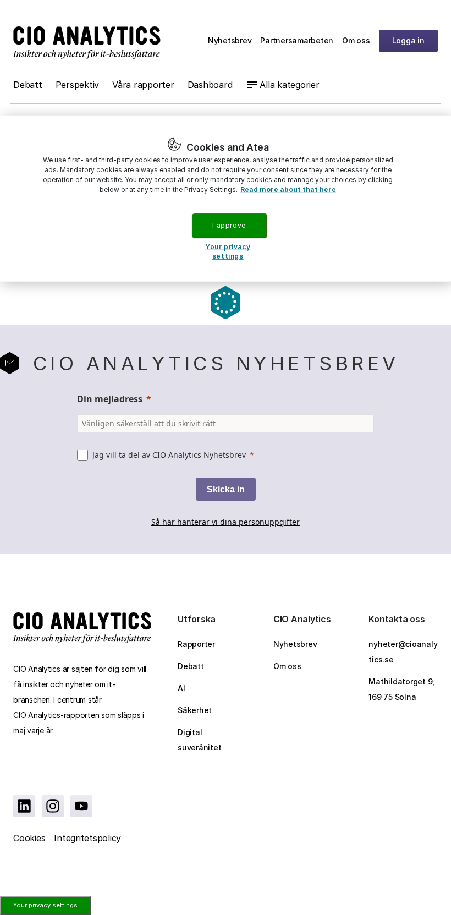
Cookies (29, 837)
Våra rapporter (143, 84)
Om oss (356, 40)
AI (181, 688)
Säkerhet (195, 710)
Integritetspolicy (87, 837)
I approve (228, 225)
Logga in (408, 40)
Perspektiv (78, 84)
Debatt (27, 84)
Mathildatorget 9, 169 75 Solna (402, 689)
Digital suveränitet (199, 739)
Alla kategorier (289, 84)
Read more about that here (288, 189)
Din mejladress (109, 399)
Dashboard (210, 84)
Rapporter (196, 644)
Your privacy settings (45, 905)
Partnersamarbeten (296, 40)
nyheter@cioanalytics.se (403, 651)
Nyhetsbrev (230, 40)
